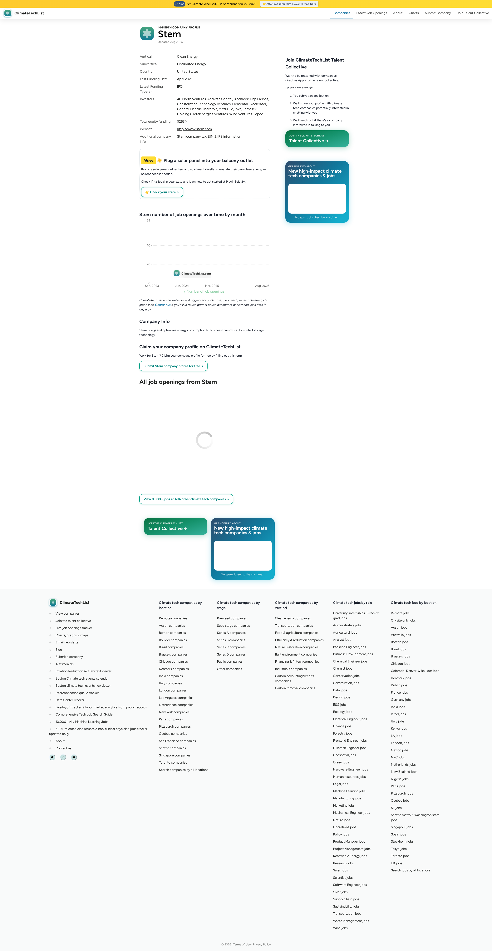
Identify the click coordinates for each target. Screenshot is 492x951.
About (398, 13)
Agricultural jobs (345, 632)
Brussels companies (173, 654)
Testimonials (65, 664)
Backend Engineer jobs (349, 647)
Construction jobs (346, 683)
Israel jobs (398, 714)
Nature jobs (341, 820)
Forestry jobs (342, 733)
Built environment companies (296, 654)
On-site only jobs (403, 620)
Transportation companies (294, 625)
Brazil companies (171, 647)
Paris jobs (398, 786)
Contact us (163, 305)
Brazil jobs (398, 649)
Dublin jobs (399, 685)
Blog (59, 649)
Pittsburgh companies (175, 726)
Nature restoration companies (296, 647)
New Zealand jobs (404, 772)
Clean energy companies (293, 618)
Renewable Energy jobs (350, 856)
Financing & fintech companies (297, 661)
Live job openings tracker (74, 628)
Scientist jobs (343, 877)
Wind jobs (340, 928)
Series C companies (231, 647)
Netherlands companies (176, 705)
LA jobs (396, 736)
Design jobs (341, 697)
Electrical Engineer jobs (350, 719)
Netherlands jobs (403, 764)
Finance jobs (342, 726)
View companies (68, 613)
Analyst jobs (342, 639)
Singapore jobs (402, 827)
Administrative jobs (347, 625)
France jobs (399, 692)
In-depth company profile (179, 27)
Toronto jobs (400, 856)
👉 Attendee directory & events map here (289, 3)
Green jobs (341, 762)
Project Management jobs (352, 849)
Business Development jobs (353, 654)
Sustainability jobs (346, 906)
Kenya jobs (399, 728)
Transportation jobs (347, 913)
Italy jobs (397, 721)
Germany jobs (401, 699)
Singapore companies (174, 755)
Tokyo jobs (399, 849)
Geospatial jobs (344, 755)
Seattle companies (172, 748)
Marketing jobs (344, 805)
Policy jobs (341, 834)
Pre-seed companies (232, 618)
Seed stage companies (233, 625)
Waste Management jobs (351, 921)
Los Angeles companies (176, 698)
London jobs (400, 743)
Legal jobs (340, 784)
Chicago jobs (400, 664)
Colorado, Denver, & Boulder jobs (415, 671)
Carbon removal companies (295, 688)
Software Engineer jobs (350, 885)
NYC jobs (398, 757)
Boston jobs (399, 642)
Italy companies (170, 683)
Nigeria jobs (400, 779)
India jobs (398, 707)
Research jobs (343, 863)
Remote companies (173, 618)
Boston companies (172, 633)
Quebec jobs (400, 800)
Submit (438, 13)
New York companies (174, 712)
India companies (171, 676)
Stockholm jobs (402, 841)
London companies (173, 690)
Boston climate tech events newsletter (83, 685)
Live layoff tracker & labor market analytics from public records (101, 707)
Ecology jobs (342, 712)
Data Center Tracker (70, 700)
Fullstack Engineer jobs (349, 748)
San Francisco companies (177, 741)
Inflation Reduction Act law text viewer (83, 671)
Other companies (229, 669)
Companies (341, 13)
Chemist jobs (342, 668)
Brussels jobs (400, 656)
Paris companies (171, 719)
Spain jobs (398, 834)
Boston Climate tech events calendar (82, 678)
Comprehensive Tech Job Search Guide (84, 714)
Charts (414, 13)
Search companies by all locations (183, 770)
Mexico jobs (399, 750)
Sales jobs (340, 870)
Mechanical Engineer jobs (351, 813)
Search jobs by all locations (410, 870)
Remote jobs (400, 613)
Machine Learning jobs (349, 791)
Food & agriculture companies (296, 633)
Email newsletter (68, 642)
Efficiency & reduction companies (299, 640)
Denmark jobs (401, 678)
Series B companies (231, 640)
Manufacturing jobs (347, 798)
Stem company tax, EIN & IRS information (209, 136)
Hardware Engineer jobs (350, 769)
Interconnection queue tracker (77, 693)
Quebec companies (173, 734)
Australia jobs (401, 635)
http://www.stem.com (194, 129)
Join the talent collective (73, 621)
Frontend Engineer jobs (350, 740)
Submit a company (69, 657)
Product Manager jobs (349, 841)
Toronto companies (173, 762)
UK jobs (396, 863)
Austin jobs (399, 627)
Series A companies (231, 633)
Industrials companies (291, 669)
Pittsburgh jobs (402, 793)
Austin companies (172, 625)
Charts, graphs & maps (72, 635)
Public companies (230, 661)
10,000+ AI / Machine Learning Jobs (82, 722)
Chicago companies (173, 661)
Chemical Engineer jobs (350, 661)
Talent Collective (473, 13)
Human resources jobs (349, 777)
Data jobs (340, 690)
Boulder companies (173, 640)
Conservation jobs (346, 676)
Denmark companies (174, 669)
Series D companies (231, 654)
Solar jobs (340, 892)
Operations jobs (344, 827)
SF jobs (396, 808)
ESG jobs (340, 704)
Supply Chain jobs (346, 899)
